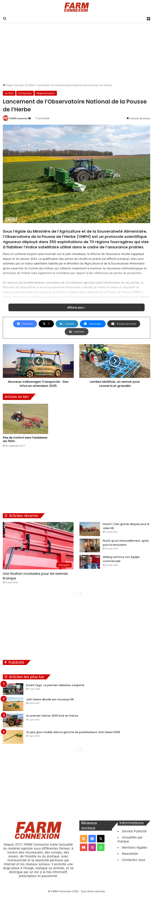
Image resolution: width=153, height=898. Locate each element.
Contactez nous (133, 860)
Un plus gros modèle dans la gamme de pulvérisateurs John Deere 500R (73, 732)
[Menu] (148, 18)
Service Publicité (134, 831)
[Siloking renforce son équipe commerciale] (89, 562)
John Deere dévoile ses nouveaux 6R (50, 699)
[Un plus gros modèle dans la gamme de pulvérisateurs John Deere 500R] (13, 737)
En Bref (30, 85)
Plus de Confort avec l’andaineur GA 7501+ (25, 439)
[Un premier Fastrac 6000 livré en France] (13, 720)
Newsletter (130, 854)
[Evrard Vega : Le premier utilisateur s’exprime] (13, 689)
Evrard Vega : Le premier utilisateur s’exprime (55, 685)
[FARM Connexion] (76, 7)
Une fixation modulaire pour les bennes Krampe (35, 576)
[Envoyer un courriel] (29, 118)
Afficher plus (75, 307)
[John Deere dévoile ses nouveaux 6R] (13, 704)
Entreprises (25, 93)
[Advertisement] (76, 53)
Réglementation (46, 93)
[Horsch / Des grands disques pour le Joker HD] (89, 529)
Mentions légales (134, 847)
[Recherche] (5, 18)
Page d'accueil (14, 85)
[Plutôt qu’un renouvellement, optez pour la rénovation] (89, 545)
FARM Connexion (19, 118)
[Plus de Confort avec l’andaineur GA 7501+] (25, 419)
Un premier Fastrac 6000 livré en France (52, 716)
